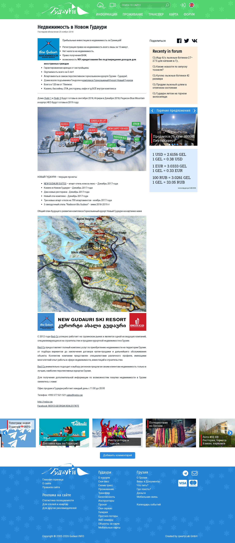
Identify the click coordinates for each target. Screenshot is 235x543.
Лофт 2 (57, 98)
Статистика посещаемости (58, 500)
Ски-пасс (103, 481)
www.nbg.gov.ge (183, 188)
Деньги (141, 493)
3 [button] (175, 144)
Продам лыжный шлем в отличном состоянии (170, 86)
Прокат (102, 504)
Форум (189, 14)
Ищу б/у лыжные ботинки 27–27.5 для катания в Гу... (173, 59)
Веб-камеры (105, 519)
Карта (173, 14)
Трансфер (104, 493)
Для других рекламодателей (59, 508)
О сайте (46, 483)
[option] (173, 130)
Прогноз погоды (108, 516)
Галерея (103, 512)
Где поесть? (144, 489)
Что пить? (142, 485)
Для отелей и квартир (55, 504)
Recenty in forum (167, 51)
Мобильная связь (147, 496)
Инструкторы (106, 500)
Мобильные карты (109, 527)
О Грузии (142, 477)
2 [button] (172, 144)
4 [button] (177, 144)
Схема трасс (105, 485)
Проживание (106, 489)
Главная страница (52, 479)
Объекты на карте (109, 523)
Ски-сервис (105, 508)
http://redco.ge (45, 401)
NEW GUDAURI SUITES (55, 183)
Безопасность (106, 496)
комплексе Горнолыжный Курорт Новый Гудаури (107, 80)
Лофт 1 (47, 98)
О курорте (104, 477)
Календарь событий (149, 504)
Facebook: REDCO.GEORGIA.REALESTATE (58, 406)
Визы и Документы (148, 481)
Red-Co (55, 336)
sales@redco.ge (75, 395)
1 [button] (169, 144)
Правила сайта (51, 487)
